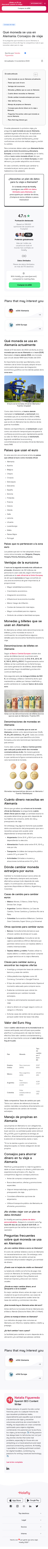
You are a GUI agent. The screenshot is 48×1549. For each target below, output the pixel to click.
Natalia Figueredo (27, 1397)
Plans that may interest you (17, 120)
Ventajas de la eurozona (16, 86)
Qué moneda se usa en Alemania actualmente (24, 79)
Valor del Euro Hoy (14, 101)
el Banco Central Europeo (20, 653)
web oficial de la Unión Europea (30, 575)
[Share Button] (42, 61)
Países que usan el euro (16, 83)
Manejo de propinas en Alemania (19, 104)
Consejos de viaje (9, 24)
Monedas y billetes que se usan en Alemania (23, 90)
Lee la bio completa (14, 1462)
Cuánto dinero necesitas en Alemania (21, 93)
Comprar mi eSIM (24, 8)
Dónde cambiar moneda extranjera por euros (24, 97)
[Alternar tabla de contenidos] (41, 73)
